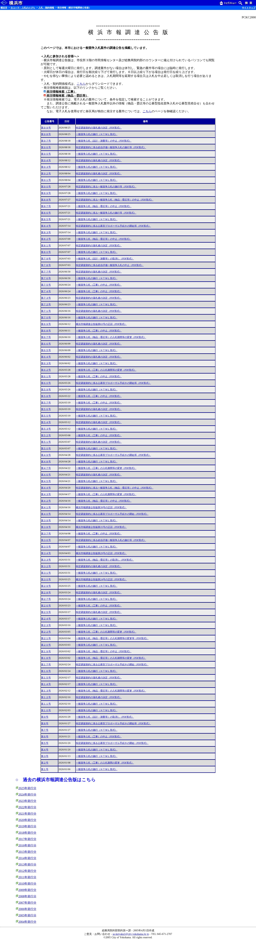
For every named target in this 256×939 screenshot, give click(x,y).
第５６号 (46, 409)
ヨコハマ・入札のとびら (22, 7)
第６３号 (46, 363)
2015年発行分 (27, 851)
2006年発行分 (27, 909)
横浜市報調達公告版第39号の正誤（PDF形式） (101, 507)
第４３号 (46, 494)
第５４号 (46, 422)
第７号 (44, 730)
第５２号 (46, 435)
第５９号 (46, 389)
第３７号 (46, 533)
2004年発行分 (27, 921)
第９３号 (46, 167)
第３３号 (46, 560)
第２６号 (46, 605)
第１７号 (46, 664)
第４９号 (46, 455)
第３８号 (46, 527)
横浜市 (4, 7)
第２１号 (46, 638)
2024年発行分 (27, 794)
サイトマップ (248, 7)
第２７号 (46, 599)
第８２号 (46, 239)
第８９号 (46, 193)
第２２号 (46, 632)
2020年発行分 (27, 820)
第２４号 (46, 618)
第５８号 (46, 396)
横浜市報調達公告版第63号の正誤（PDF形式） (101, 324)
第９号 (44, 717)
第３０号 (46, 579)
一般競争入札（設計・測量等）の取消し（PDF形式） (105, 258)
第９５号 (46, 154)
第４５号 (46, 481)
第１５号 (46, 677)
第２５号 (46, 612)
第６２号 (46, 370)
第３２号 (46, 566)
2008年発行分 (27, 896)
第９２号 (46, 173)
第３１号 (46, 573)
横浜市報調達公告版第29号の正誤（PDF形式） (101, 553)
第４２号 (46, 501)
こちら (81, 83)
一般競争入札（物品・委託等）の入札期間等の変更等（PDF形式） (112, 638)
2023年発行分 (27, 800)
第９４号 (46, 160)
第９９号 (46, 127)
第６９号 (46, 324)
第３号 (44, 756)
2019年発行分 (27, 826)
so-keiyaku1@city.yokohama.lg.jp (131, 933)
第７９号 (46, 258)
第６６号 (46, 343)
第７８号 (46, 265)
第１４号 (46, 684)
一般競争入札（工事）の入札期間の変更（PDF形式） (105, 762)
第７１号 (46, 311)
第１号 (44, 769)
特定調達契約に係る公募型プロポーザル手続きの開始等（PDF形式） (113, 226)
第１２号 (46, 697)
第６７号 (46, 337)
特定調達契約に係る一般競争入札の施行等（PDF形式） (106, 186)
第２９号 (46, 586)
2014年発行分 (27, 858)
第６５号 (46, 350)
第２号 (44, 762)
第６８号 (46, 330)
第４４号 (46, 488)
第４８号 (46, 461)
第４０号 (46, 514)
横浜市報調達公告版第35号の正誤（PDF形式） (101, 527)
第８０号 (46, 252)
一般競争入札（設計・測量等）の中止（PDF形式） (103, 141)
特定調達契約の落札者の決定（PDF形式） (99, 127)
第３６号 (46, 540)
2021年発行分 (27, 813)
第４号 (44, 749)
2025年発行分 (27, 788)
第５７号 (46, 402)
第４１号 (46, 507)
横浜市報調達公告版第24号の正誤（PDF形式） (101, 579)
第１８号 (46, 658)
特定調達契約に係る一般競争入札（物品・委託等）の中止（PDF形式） (114, 199)
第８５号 (46, 219)
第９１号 (46, 180)
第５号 (44, 743)
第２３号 (46, 625)
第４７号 (46, 468)
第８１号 (46, 245)
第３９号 (46, 520)
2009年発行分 (27, 889)
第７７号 (46, 271)
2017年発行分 (27, 839)
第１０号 (46, 710)
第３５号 (46, 546)
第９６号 (46, 147)
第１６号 (46, 671)
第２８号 (46, 592)
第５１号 (46, 442)
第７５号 (46, 285)
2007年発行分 (27, 902)
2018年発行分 (27, 832)
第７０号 (46, 317)
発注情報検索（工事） (61, 91)
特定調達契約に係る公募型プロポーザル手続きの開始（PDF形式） (112, 514)
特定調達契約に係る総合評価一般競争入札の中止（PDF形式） (110, 265)
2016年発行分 (27, 845)
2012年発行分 (27, 870)
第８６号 (46, 213)
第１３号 (46, 690)
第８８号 (46, 199)
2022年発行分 (27, 807)
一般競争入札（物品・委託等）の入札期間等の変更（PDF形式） (111, 337)
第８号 (44, 723)
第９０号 (46, 186)
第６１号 (46, 376)
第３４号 (46, 553)
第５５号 (46, 416)
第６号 (44, 736)
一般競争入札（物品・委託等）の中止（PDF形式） (103, 206)
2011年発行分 (27, 877)
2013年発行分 (27, 864)
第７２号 (46, 304)
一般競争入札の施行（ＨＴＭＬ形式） (96, 134)
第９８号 (46, 134)
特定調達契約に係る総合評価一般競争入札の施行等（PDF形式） (111, 147)
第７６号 (46, 278)
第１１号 (46, 704)
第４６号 (46, 474)
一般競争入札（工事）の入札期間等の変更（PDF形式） (106, 370)
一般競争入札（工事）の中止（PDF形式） (99, 285)
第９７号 (46, 141)
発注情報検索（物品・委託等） (67, 95)
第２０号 (46, 645)
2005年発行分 (27, 915)
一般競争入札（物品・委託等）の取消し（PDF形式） (105, 560)
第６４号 (46, 357)
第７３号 (46, 298)
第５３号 (46, 429)
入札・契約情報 (46, 7)
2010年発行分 (27, 883)
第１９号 (46, 651)
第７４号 (46, 291)
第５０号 (46, 448)
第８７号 (46, 206)
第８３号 (46, 232)
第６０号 (46, 383)
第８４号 (46, 226)
